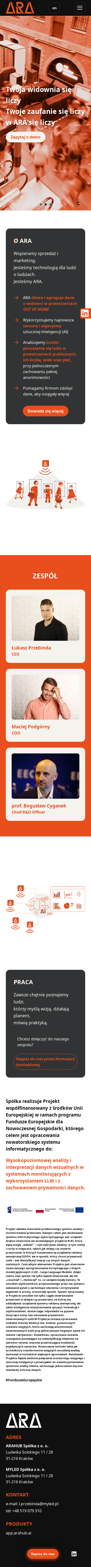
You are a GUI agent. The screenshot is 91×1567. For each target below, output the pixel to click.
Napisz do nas (43, 1554)
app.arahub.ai (18, 1533)
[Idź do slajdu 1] (41, 204)
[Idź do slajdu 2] (46, 204)
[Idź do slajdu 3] (50, 204)
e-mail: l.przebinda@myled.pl (32, 1503)
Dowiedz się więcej (46, 411)
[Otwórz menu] (79, 7)
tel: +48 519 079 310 (23, 1510)
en (54, 8)
